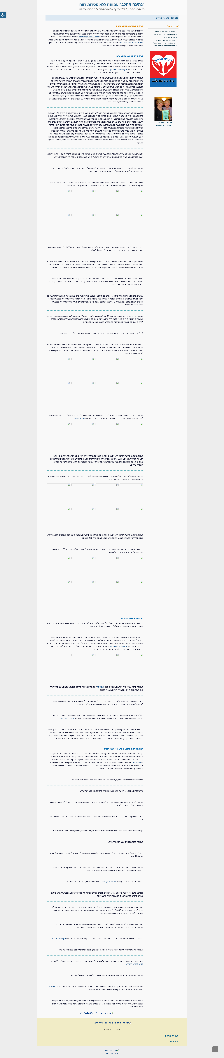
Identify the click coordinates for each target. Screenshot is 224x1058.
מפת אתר (174, 1041)
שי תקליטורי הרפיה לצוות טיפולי (164, 43)
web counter (112, 1053)
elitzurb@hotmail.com (89, 37)
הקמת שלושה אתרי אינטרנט (165, 40)
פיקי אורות (137, 762)
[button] (3, 15)
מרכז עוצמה (53, 986)
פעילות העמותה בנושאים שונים (164, 46)
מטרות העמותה (169, 37)
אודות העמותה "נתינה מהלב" (165, 32)
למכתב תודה (79, 418)
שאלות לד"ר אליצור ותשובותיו (131, 43)
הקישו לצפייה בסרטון (118, 69)
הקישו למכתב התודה (57, 938)
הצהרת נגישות (171, 1036)
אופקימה (100, 687)
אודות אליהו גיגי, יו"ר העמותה (164, 35)
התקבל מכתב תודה (66, 718)
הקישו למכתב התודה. (134, 964)
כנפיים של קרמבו (109, 882)
